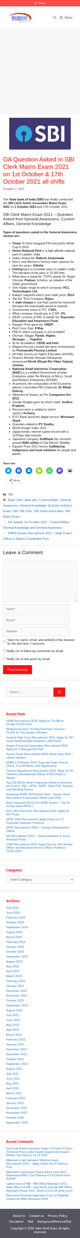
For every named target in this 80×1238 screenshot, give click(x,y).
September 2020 (17, 1122)
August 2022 (14, 1010)
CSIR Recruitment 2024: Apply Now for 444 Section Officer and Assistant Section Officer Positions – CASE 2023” (39, 848)
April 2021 (12, 1088)
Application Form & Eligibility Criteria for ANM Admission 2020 (37, 1197)
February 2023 (15, 981)
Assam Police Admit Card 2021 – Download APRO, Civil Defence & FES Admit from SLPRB (38, 1175)
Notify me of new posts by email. (28, 659)
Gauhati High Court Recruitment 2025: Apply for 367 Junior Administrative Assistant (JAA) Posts (40, 739)
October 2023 (15, 951)
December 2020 (16, 1108)
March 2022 (14, 1034)
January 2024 (15, 946)
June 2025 (13, 912)
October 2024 (15, 922)
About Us (19, 1215)
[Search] (59, 692)
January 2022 (15, 1044)
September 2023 (17, 956)
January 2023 (15, 985)
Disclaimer (16, 1221)
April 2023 (12, 971)
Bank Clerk (15, 500)
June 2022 (13, 1020)
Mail (30, 1221)
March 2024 (14, 937)
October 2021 (15, 1059)
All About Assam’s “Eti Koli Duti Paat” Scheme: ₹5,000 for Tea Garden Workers (36, 730)
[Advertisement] (40, 71)
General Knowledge (33, 505)
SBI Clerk (25, 511)
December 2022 (16, 990)
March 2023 (14, 976)
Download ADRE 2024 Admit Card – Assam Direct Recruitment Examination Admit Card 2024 (38, 796)
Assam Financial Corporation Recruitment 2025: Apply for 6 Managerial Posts (37, 747)
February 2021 (15, 1098)
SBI (10, 494)
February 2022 (15, 1039)
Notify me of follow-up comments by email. (35, 651)
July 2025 (12, 907)
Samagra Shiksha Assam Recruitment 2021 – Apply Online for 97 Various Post (37, 1163)
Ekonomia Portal (16, 1195)
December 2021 (16, 1049)
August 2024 (14, 932)
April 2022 (12, 1029)
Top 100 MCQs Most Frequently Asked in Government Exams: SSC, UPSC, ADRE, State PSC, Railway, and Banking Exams (39, 786)
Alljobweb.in (14, 1160)
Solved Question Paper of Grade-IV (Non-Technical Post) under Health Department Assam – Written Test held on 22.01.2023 (39, 1152)
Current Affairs (48, 500)
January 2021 (15, 1103)
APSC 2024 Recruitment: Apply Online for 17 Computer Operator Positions (35, 821)
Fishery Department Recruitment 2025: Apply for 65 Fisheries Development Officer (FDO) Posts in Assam (39, 774)
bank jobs (31, 500)
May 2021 (12, 1083)
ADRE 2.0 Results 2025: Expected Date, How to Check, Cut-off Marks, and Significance (37, 764)
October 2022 (15, 1000)
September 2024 (17, 927)
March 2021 (14, 1093)
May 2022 (12, 1024)
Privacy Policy (57, 1215)
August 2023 (14, 961)
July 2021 (12, 1073)
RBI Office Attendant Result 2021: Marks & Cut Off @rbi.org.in (39, 1188)
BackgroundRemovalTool (54, 1221)
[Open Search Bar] (55, 18)
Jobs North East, (46, 1228)
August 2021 (14, 1068)
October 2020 (15, 1117)
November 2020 (16, 1112)
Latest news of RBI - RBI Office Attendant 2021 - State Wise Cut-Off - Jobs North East (37, 1185)
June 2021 (13, 1078)
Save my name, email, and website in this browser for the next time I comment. (41, 641)
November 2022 (16, 995)
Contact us (36, 1215)
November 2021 (16, 1054)
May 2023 (12, 966)
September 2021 (17, 1063)
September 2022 (17, 1005)
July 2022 (12, 1015)
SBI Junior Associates (48, 511)
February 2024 (15, 942)
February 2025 (15, 917)
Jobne (10, 1148)
